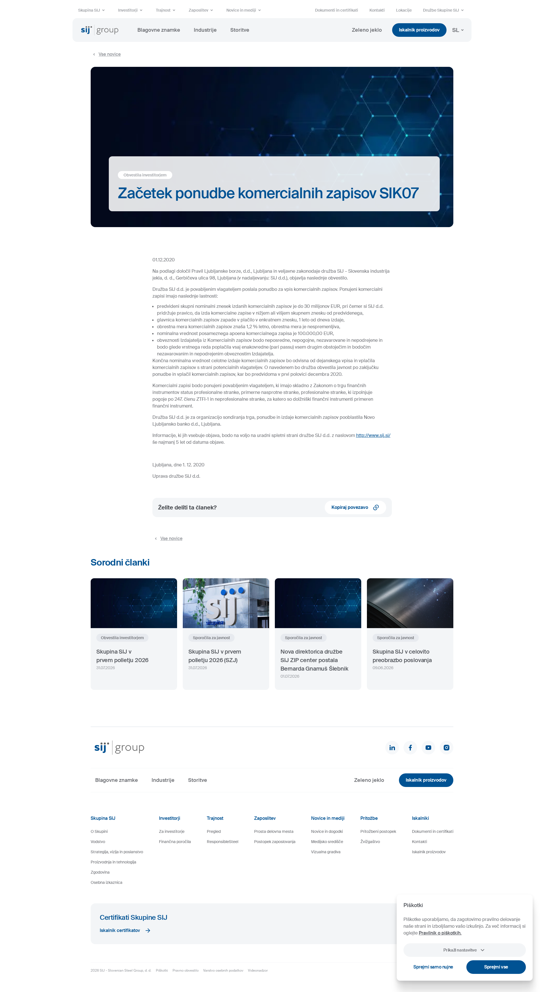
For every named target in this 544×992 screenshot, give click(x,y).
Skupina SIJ (89, 10)
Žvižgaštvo (370, 841)
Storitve (239, 30)
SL (455, 30)
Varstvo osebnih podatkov (223, 970)
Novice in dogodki (327, 831)
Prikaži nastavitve (460, 950)
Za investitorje (171, 831)
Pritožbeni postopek (378, 831)
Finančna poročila (175, 841)
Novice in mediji (241, 10)
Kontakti (377, 10)
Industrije (205, 30)
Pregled (214, 831)
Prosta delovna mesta (274, 831)
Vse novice (110, 54)
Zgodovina (100, 872)
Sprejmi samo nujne (433, 967)
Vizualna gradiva (326, 851)
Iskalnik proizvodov (419, 30)
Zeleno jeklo (367, 30)
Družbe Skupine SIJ (441, 10)
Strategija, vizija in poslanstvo (117, 851)
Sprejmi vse (496, 967)
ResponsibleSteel (222, 841)
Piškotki (162, 970)
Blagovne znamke (158, 30)
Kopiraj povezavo (350, 507)
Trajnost (163, 10)
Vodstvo (98, 841)
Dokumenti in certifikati (336, 10)
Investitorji (128, 10)
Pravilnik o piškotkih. (440, 933)
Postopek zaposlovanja (275, 841)
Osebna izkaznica (106, 882)
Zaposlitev (198, 10)
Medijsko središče (327, 841)
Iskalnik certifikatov (120, 930)
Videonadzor (258, 970)
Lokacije (404, 10)
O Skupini (99, 831)
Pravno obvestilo (186, 970)
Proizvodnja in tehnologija (113, 862)
